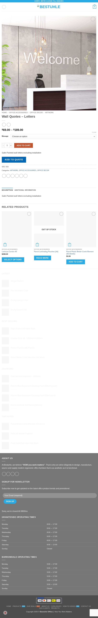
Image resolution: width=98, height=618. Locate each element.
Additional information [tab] (25, 190)
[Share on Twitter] (13, 176)
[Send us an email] (13, 474)
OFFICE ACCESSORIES (18, 112)
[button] (4, 7)
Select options (13, 260)
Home (4, 112)
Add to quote (14, 159)
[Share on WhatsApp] (4, 176)
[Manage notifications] (5, 613)
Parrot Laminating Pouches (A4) (46, 252)
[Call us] (17, 474)
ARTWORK (49, 112)
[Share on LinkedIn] (25, 176)
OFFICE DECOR (36, 112)
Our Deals (31, 606)
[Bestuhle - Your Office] (49, 7)
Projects (55, 608)
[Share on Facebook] (8, 176)
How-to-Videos (69, 606)
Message (5, 136)
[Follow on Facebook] (4, 474)
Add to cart (24, 145)
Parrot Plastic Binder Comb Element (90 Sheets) (79, 253)
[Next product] (4, 124)
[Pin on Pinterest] (21, 176)
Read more (42, 258)
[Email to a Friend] (17, 176)
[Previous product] (9, 124)
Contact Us (86, 606)
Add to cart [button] (76, 262)
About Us (45, 606)
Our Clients (44, 608)
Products (17, 606)
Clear (94, 132)
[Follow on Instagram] (8, 474)
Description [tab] (7, 190)
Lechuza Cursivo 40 (9, 252)
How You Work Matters (63, 612)
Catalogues (56, 606)
